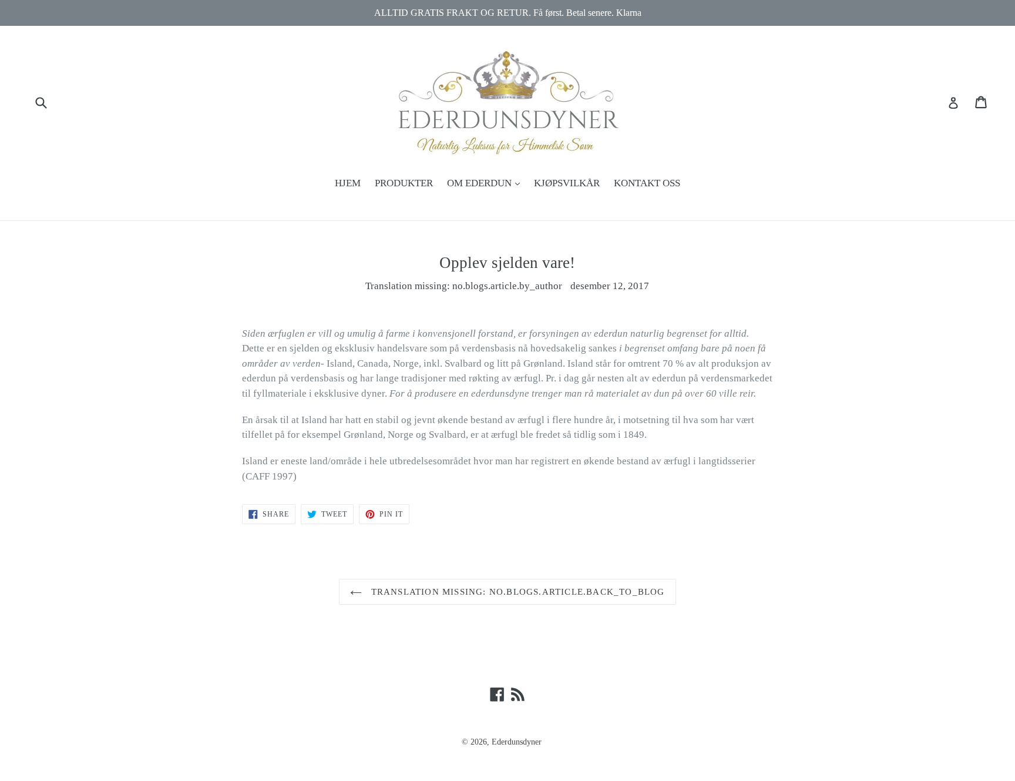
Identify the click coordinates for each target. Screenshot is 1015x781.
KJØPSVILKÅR (567, 183)
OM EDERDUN (486, 183)
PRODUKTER (404, 183)
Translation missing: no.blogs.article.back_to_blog (516, 591)
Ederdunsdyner (517, 742)
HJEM (348, 183)
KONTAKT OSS (647, 183)
